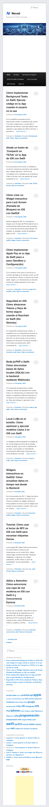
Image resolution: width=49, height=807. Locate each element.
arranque (9, 699)
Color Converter (32, 79)
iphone (15, 710)
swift (7, 138)
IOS (37, 706)
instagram (29, 706)
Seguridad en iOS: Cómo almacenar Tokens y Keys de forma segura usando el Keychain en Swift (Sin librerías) (17, 311)
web (13, 728)
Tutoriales (18, 136)
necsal (8, 743)
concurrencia (10, 632)
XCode (8, 185)
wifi (21, 728)
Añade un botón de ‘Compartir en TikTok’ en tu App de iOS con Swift (17, 153)
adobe (19, 695)
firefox (16, 702)
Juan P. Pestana (12, 752)
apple (37, 695)
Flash (21, 702)
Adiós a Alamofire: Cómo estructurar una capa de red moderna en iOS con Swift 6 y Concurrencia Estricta (18, 591)
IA (23, 706)
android (25, 695)
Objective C (10, 716)
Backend (32, 513)
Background (33, 136)
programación (29, 715)
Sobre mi (21, 84)
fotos (25, 702)
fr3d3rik (9, 757)
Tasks (12, 138)
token (18, 352)
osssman (9, 738)
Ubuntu (38, 724)
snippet (24, 719)
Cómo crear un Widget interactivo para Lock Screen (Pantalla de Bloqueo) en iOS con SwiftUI (16, 204)
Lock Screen (33, 238)
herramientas (10, 706)
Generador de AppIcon (29, 75)
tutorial (25, 724)
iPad (8, 710)
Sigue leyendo (21, 131)
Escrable (16, 75)
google (31, 701)
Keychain (9, 352)
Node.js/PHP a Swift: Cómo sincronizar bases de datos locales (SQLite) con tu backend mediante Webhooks (18, 370)
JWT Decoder (11, 84)
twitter (32, 724)
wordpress (34, 728)
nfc (30, 569)
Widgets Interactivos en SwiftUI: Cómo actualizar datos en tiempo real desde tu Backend (17, 479)
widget (13, 240)
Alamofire (32, 630)
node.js (31, 407)
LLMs (8, 460)
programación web (13, 719)
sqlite (8, 409)
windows (26, 728)
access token (11, 695)
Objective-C (39, 711)
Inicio (8, 75)
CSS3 (26, 699)
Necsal (16, 13)
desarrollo (38, 699)
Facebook (10, 702)
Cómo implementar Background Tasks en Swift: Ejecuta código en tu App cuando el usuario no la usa (17, 102)
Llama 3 (31, 458)
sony (29, 719)
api (31, 695)
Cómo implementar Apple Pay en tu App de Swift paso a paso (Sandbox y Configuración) (18, 257)
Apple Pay (32, 289)
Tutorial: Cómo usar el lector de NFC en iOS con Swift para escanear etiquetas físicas (17, 532)
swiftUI (8, 240)
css (23, 699)
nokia (32, 711)
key (30, 350)
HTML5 (19, 706)
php (36, 407)
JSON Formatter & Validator (15, 79)
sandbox (9, 291)
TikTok (35, 183)
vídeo (8, 728)
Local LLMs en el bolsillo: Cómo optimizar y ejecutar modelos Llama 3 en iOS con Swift (18, 426)
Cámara (31, 699)
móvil (22, 711)
